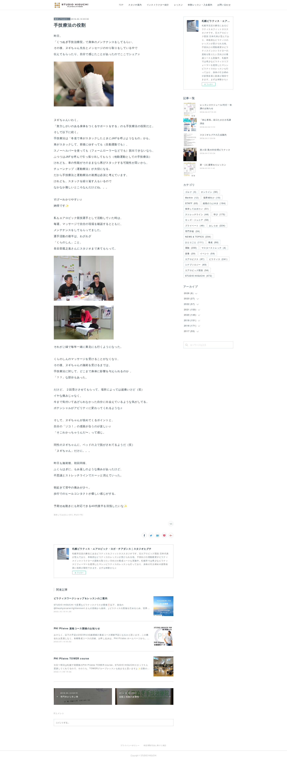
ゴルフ (190, 191)
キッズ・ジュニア (197, 219)
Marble (192, 197)
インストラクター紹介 (158, 5)
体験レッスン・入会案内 (200, 5)
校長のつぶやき (214, 203)
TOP (121, 5)
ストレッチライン (197, 214)
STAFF (191, 203)
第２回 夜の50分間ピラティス (215, 149)
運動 (191, 247)
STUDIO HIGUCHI (198, 275)
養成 (213, 242)
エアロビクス (194, 259)
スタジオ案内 (135, 5)
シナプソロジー (196, 264)
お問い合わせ (224, 5)
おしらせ (217, 225)
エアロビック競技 (197, 270)
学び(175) (78, 515)
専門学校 (192, 231)
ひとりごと (194, 242)
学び (219, 214)
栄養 (190, 253)
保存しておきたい (62, 19)
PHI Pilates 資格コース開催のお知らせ (77, 628)
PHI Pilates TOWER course (71, 658)
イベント (207, 253)
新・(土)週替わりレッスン (213, 164)
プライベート (194, 225)
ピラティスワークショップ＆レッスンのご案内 (80, 598)
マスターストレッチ (214, 247)
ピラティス (218, 259)
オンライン (209, 191)
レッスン (178, 5)
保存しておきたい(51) (63, 515)
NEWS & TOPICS (198, 236)
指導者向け (212, 197)
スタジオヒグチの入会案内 (213, 134)
